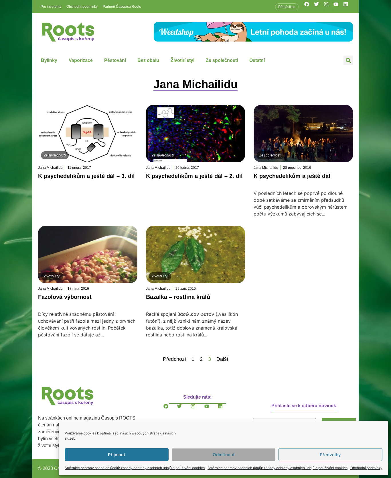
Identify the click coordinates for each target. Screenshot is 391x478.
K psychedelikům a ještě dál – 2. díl (194, 176)
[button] (348, 60)
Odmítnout (224, 454)
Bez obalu (148, 60)
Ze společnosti (222, 60)
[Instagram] (328, 6)
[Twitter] (319, 6)
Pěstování (115, 60)
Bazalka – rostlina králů (178, 297)
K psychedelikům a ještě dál (292, 176)
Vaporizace (81, 60)
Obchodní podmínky (366, 468)
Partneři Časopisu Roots (122, 7)
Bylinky (49, 60)
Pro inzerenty (51, 7)
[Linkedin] (348, 6)
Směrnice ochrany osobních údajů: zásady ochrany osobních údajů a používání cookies (135, 468)
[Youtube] (338, 6)
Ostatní (257, 60)
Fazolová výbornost (65, 297)
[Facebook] (309, 6)
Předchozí (174, 359)
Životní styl (182, 60)
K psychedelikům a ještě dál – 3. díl (86, 176)
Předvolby (330, 454)
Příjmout (116, 454)
